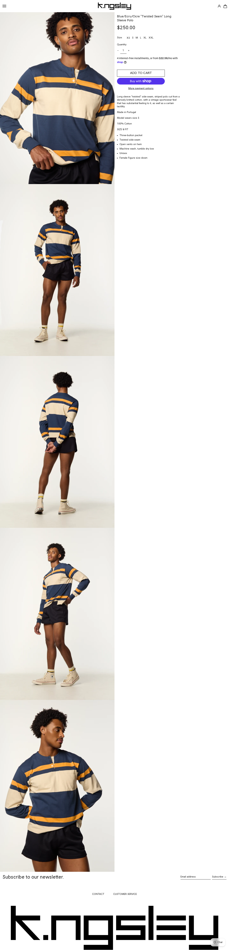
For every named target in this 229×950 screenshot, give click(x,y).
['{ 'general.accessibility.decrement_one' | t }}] (118, 50)
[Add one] (128, 50)
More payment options (141, 88)
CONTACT (98, 894)
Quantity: (122, 44)
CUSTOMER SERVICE (125, 894)
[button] (225, 6)
